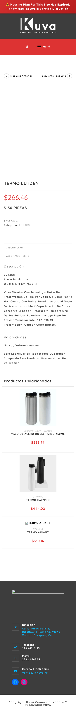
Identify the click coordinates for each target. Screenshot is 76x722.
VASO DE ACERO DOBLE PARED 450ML (38, 434)
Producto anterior (21, 75)
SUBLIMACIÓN (32, 430)
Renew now (16, 9)
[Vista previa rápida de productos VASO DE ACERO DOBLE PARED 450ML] (69, 395)
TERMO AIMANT (38, 532)
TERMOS (24, 224)
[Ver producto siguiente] (69, 75)
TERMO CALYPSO (38, 500)
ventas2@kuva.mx (35, 672)
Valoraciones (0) (18, 255)
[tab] (38, 247)
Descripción (14, 247)
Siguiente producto (54, 75)
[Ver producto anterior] (6, 75)
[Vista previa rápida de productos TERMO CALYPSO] (69, 461)
